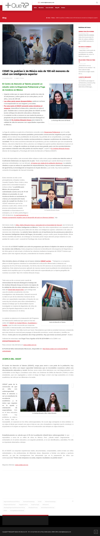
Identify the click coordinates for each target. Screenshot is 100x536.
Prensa (22, 78)
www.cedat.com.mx (29, 345)
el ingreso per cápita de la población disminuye (46, 163)
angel (17, 78)
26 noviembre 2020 (7, 78)
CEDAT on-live (46, 261)
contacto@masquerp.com (47, 2)
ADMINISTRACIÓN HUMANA (86, 31)
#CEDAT (40, 501)
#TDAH (5, 510)
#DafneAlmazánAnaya (50, 501)
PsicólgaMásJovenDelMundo (17, 510)
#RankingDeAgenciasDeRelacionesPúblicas (14, 507)
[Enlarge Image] (37, 44)
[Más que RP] (17, 5)
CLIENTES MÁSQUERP (85, 77)
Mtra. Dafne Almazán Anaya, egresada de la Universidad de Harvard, (39, 225)
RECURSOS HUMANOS (85, 46)
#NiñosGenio (45, 504)
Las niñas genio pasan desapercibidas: (18, 101)
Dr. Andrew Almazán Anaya (21, 120)
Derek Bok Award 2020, (16, 289)
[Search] (97, 3)
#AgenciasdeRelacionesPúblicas (12, 501)
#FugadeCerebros (23, 504)
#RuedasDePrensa (33, 507)
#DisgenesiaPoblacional (10, 504)
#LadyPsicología (35, 504)
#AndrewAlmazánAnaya (29, 501)
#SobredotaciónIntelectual (47, 507)
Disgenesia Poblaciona (52, 132)
